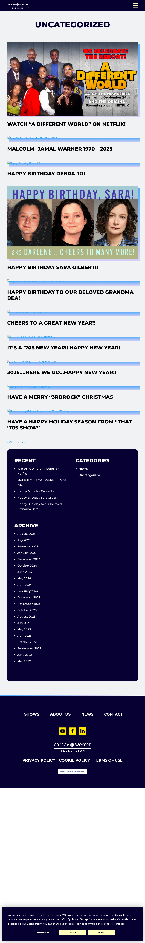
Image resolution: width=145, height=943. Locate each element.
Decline (72, 932)
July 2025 (23, 540)
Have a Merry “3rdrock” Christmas (60, 397)
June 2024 (24, 572)
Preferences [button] (117, 923)
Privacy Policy (38, 760)
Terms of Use (108, 760)
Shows (31, 714)
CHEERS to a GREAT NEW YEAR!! (51, 323)
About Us (60, 714)
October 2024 (27, 565)
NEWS (83, 468)
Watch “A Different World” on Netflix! (66, 124)
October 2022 (27, 642)
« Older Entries (16, 442)
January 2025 (26, 553)
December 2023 (28, 597)
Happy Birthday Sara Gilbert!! (52, 267)
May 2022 (24, 661)
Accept (102, 932)
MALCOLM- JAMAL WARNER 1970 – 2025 (59, 149)
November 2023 (28, 603)
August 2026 (26, 533)
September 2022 (29, 648)
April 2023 (24, 635)
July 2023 (23, 623)
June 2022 (24, 654)
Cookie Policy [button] (34, 923)
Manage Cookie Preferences (73, 771)
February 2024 (27, 591)
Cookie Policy (74, 760)
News (87, 714)
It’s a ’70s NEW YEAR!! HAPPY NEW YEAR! (63, 348)
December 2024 (28, 559)
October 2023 (27, 610)
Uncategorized (89, 475)
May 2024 (24, 578)
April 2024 (24, 584)
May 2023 (24, 629)
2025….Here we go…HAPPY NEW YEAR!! (61, 372)
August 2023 (26, 616)
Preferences (43, 932)
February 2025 (27, 546)
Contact (113, 714)
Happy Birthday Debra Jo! (46, 174)
